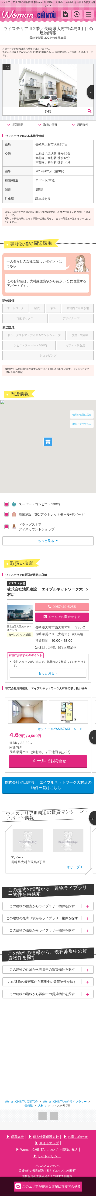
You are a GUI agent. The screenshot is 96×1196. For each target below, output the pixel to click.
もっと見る (48, 541)
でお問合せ (48, 760)
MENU (89, 14)
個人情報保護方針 (46, 1137)
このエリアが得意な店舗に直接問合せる (51, 1186)
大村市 (42, 1105)
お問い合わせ (78, 1137)
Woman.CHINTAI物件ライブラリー (65, 1101)
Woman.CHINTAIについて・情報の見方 (49, 1149)
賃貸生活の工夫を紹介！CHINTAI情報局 (47, 1176)
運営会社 (17, 1137)
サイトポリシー (49, 1156)
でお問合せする (64, 617)
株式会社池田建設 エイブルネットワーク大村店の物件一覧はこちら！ (48, 785)
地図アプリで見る (81, 423)
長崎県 (29, 1105)
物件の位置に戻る (81, 414)
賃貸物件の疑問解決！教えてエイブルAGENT (47, 1170)
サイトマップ (49, 1143)
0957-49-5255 (64, 607)
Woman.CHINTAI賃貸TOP (21, 1101)
